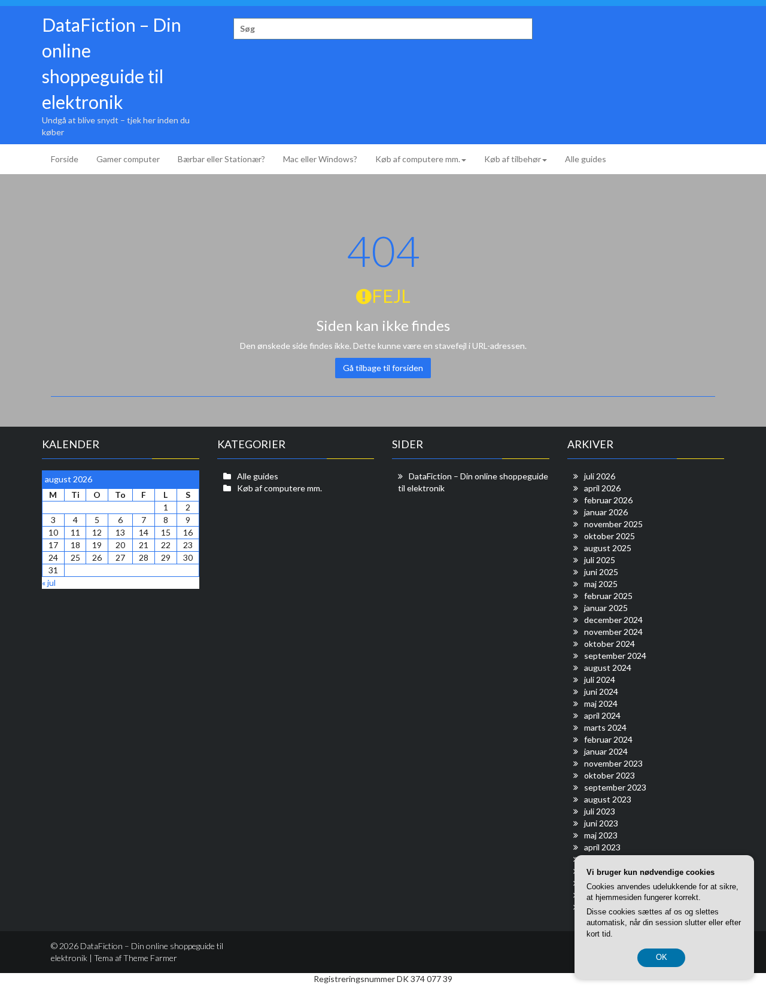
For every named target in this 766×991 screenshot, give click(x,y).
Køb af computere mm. (417, 159)
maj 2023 (601, 835)
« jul (49, 582)
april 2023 (602, 847)
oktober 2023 (609, 775)
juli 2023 (599, 811)
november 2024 (613, 632)
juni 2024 (601, 691)
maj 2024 (601, 703)
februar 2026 (608, 500)
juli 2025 (599, 560)
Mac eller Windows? (320, 159)
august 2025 (607, 548)
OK (661, 957)
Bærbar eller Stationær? (221, 159)
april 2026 (602, 488)
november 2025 (613, 524)
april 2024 (602, 715)
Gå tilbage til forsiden (383, 368)
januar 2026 (606, 512)
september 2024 (615, 655)
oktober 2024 (609, 644)
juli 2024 (599, 679)
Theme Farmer (150, 958)
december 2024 (613, 620)
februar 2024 (608, 739)
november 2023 (613, 763)
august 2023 (607, 799)
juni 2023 (601, 823)
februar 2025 (608, 596)
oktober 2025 (609, 536)
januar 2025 (606, 608)
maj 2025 (601, 584)
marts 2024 (605, 727)
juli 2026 (599, 476)
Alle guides (585, 159)
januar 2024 (606, 751)
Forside (64, 159)
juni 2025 (601, 572)
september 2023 (615, 787)
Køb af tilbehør (512, 159)
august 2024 (607, 667)
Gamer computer (128, 159)
